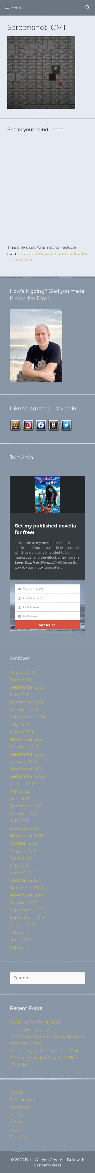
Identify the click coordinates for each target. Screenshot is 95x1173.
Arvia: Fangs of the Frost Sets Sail (44, 1050)
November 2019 (26, 895)
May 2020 (19, 865)
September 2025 (27, 687)
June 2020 (21, 858)
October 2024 (24, 709)
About (16, 1092)
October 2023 (24, 746)
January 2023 (24, 761)
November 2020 (27, 835)
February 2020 (25, 880)
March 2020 (22, 872)
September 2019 (27, 909)
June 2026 (21, 679)
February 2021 (24, 828)
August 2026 (23, 672)
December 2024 (27, 702)
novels (17, 1129)
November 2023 (27, 739)
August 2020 (23, 850)
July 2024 (19, 724)
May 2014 (19, 947)
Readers (18, 1136)
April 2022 (20, 798)
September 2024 (27, 716)
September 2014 (27, 917)
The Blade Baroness (31, 1029)
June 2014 (20, 939)
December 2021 (26, 806)
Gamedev (20, 1107)
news (15, 1121)
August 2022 (23, 783)
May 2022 (19, 791)
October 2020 (24, 843)
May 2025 (19, 694)
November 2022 (27, 769)
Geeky (16, 1114)
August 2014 (23, 924)
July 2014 (19, 932)
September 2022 (27, 776)
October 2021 (23, 813)
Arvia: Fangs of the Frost (35, 1022)
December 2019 (26, 887)
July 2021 (19, 820)
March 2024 (22, 731)
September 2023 (27, 754)
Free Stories (22, 1099)
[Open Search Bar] (87, 7)
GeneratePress (47, 1165)
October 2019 (24, 902)
